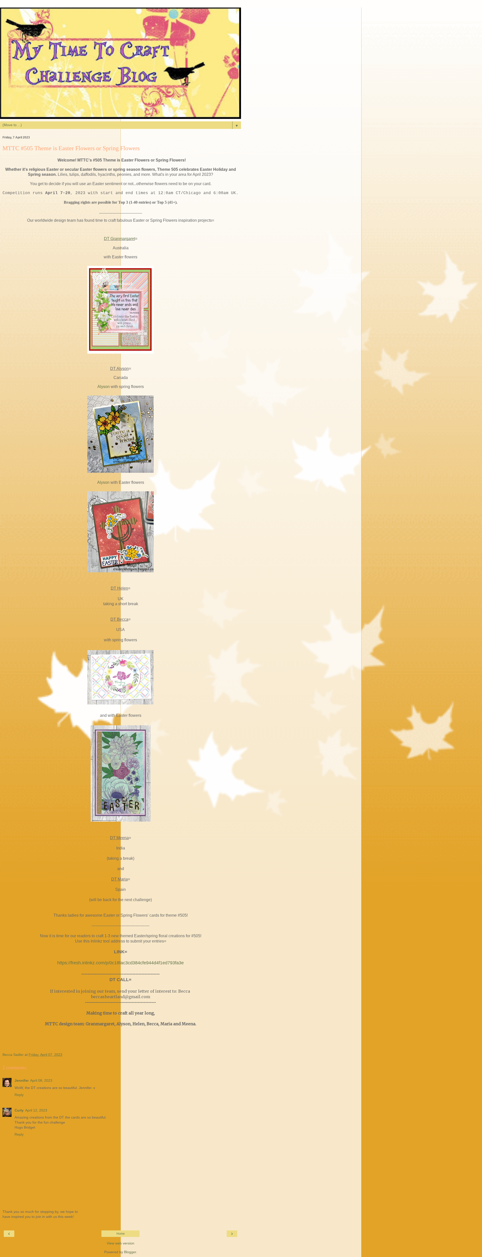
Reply (19, 1095)
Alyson (103, 386)
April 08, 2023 (41, 1080)
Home (120, 1233)
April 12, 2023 (36, 1110)
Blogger (130, 1252)
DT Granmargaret (119, 239)
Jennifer (22, 1080)
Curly (19, 1110)
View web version (120, 1243)
